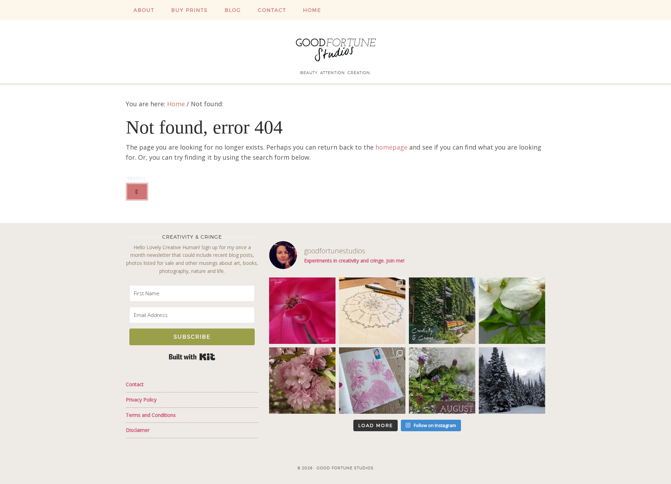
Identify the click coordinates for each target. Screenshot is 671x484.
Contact (135, 384)
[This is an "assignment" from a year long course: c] (372, 310)
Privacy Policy (141, 399)
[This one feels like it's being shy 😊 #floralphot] (302, 310)
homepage (391, 147)
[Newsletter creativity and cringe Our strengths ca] (442, 310)
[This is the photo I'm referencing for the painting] (302, 380)
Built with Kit (192, 357)
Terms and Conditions (151, 415)
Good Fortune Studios (335, 48)
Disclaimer (138, 430)
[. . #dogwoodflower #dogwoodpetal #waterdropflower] (512, 310)
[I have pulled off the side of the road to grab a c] (512, 380)
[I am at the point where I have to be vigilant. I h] (372, 380)
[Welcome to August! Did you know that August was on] (442, 380)
